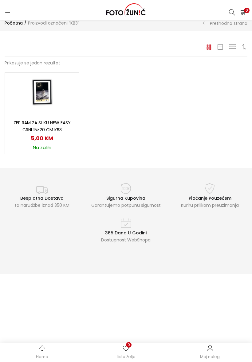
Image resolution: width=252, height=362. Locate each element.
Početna (14, 23)
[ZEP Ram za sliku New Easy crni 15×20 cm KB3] (42, 92)
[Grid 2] (220, 47)
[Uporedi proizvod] (67, 95)
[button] (242, 12)
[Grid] (209, 47)
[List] (232, 47)
